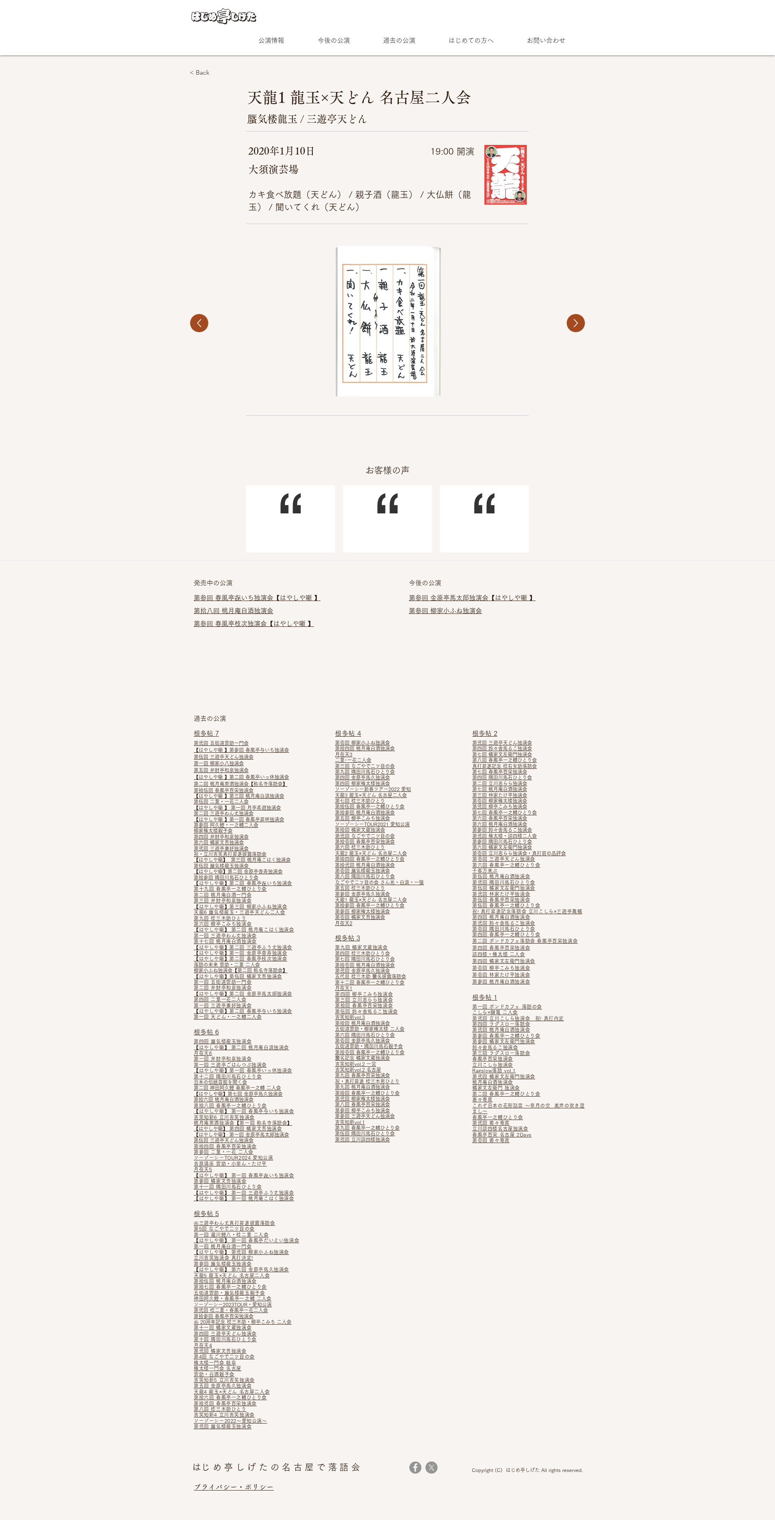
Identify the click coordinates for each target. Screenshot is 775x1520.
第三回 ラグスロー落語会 (501, 1053)
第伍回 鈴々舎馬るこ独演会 (366, 1011)
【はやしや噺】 (211, 1011)
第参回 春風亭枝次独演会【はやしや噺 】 (254, 623)
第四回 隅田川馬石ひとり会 (502, 777)
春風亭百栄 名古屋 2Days (502, 1134)
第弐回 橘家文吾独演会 (220, 1350)
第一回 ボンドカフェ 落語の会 (507, 1006)
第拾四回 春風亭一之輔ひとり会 (369, 858)
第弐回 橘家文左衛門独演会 (503, 1076)
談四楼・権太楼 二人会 (498, 954)
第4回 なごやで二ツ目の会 (224, 1356)
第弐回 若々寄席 (491, 1122)
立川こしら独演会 (492, 1064)
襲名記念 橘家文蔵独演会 (362, 1057)
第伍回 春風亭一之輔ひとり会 (506, 905)
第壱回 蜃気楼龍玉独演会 (362, 870)
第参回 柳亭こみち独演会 (362, 1110)
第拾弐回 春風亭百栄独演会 (225, 1403)
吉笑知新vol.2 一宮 (355, 1063)
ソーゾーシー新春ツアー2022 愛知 (373, 789)
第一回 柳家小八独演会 (219, 763)
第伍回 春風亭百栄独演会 (501, 899)
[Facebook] (415, 1467)
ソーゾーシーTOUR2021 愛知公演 (372, 824)
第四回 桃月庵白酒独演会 (501, 917)
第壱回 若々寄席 (491, 1140)
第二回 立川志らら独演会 (499, 783)
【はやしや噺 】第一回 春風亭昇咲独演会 (239, 819)
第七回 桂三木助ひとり (360, 800)
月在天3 (343, 754)
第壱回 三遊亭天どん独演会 (503, 858)
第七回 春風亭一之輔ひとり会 (504, 812)
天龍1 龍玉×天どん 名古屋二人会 (371, 899)
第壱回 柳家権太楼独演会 (499, 800)
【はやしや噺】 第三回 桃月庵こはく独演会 (242, 859)
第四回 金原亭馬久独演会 (362, 777)
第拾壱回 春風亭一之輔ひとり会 (369, 1052)
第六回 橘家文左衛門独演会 (502, 847)
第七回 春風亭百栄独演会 (499, 771)
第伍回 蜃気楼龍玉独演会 (222, 865)
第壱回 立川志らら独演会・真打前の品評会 (519, 853)
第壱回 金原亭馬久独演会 (362, 1040)
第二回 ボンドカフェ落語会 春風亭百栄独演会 (525, 940)
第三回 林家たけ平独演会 (499, 795)
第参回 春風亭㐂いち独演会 (233, 598)
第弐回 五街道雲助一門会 (221, 743)
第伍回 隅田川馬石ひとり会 (365, 1133)
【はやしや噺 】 (296, 598)
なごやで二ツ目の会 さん (362, 882)
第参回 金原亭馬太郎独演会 (448, 598)
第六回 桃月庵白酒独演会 (499, 824)
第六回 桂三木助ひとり (360, 847)
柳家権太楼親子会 (213, 830)
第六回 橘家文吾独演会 (219, 842)
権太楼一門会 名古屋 (217, 1368)
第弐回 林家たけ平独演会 (501, 894)
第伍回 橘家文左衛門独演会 (503, 888)
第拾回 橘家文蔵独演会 (360, 829)
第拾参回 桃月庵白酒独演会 (365, 812)
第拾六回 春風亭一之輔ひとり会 (230, 1397)
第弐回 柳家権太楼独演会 (362, 1098)
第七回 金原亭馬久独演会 (255, 1093)
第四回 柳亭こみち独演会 (364, 994)
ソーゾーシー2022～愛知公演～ (230, 1420)
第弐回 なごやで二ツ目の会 (365, 835)
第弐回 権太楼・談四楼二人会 (504, 835)
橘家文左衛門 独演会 (496, 1087)
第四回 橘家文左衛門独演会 (503, 961)
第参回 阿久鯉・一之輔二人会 (226, 825)
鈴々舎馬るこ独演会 (495, 1047)
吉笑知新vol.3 (350, 1017)
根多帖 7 (206, 733)
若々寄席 (482, 1099)
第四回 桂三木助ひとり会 (362, 953)
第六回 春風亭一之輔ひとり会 (506, 865)
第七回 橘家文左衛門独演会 (502, 754)
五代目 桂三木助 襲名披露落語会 (370, 976)
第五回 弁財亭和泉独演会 (221, 770)
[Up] (199, 323)
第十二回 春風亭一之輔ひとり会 (369, 982)
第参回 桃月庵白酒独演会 (501, 981)
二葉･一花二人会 (353, 760)
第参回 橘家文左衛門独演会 (503, 1041)
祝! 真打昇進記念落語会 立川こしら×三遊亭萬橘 (527, 911)
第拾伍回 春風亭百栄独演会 (223, 790)
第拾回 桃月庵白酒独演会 (362, 1023)
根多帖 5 (206, 1213)
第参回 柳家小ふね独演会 (445, 610)
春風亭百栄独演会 (492, 1058)
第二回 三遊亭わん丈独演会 (223, 813)
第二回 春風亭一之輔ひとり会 (506, 1093)
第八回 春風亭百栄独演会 (362, 1104)
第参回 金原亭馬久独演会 (362, 894)
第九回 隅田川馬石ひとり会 (365, 771)
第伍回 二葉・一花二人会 (221, 801)
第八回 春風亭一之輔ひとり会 (504, 760)
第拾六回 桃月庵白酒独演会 (223, 1099)
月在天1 (343, 988)
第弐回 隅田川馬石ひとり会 (503, 882)
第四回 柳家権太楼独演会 (362, 783)
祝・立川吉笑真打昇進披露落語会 (230, 854)
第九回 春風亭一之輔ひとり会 (367, 1127)
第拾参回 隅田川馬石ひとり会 (226, 877)
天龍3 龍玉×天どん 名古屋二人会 (371, 795)
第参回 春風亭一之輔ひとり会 (506, 1035)
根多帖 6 (206, 1032)
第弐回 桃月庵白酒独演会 (501, 1029)
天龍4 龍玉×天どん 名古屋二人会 (232, 1391)
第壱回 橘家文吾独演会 (360, 917)
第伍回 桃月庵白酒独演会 (501, 876)
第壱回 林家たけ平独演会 (501, 974)
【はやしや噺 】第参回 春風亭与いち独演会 (241, 749)
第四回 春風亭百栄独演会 (501, 947)
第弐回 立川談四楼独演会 (362, 1139)
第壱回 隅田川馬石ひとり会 (503, 928)
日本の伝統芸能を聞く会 (220, 1082)
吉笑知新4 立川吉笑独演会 (224, 1414)
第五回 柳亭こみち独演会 (362, 818)
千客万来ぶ (485, 870)
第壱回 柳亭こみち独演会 (501, 967)
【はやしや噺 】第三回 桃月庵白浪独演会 (239, 795)
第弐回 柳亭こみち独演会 (499, 806)
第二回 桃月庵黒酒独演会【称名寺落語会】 (240, 783)
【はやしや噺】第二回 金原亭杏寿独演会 (238, 871)
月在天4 (203, 1345)
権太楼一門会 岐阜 (215, 1362)
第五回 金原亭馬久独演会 (222, 1385)
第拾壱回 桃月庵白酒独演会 (365, 965)
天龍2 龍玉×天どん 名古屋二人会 (371, 853)
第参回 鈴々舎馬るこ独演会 (502, 829)
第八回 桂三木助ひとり (220, 1409)
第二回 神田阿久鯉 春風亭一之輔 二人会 (237, 1087)
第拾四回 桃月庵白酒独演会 (365, 748)
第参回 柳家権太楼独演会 (362, 911)
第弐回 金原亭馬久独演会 (362, 970)
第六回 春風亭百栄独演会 (499, 818)
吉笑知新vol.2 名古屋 (358, 1069)
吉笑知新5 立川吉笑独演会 (224, 1380)
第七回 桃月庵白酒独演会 (499, 789)
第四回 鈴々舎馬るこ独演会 (502, 748)
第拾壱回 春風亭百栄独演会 (365, 841)
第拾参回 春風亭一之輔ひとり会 (369, 905)
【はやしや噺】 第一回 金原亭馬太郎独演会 (241, 1134)
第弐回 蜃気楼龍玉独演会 (222, 1426)
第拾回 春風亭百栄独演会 (364, 1005)
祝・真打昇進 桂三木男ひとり (367, 1081)
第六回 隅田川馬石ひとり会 (365, 1034)
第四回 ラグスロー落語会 (501, 1024)
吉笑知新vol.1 (350, 1122)
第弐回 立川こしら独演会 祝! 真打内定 (518, 1018)
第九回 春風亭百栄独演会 (362, 1075)
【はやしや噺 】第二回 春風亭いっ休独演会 (241, 777)
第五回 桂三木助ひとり (360, 888)
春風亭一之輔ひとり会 (497, 1117)
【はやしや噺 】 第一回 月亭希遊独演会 (237, 807)
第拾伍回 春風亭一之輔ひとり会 (369, 806)
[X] (431, 1467)
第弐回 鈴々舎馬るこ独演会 (503, 923)
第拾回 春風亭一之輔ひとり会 (367, 1093)
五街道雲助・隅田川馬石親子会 (369, 1046)
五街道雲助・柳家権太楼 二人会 (369, 1028)
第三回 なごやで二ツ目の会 (365, 766)
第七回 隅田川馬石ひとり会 (365, 959)
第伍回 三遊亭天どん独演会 (223, 756)
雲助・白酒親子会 (214, 1374)
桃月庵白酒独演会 (492, 1082)
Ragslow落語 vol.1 (494, 1070)
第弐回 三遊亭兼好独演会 (221, 848)
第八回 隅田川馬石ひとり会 (365, 876)
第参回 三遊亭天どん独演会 (365, 1116)
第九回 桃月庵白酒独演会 (362, 1087)
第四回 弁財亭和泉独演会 (221, 836)
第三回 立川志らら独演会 (364, 999)
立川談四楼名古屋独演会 (500, 1128)
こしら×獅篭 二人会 (495, 1012)
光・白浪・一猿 (407, 882)
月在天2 (343, 923)
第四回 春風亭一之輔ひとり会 (506, 934)
